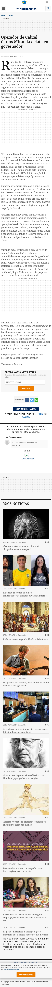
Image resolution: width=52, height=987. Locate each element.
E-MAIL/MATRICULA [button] (27, 459)
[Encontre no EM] (47, 8)
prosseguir (26, 974)
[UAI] (24, 2)
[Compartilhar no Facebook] (27, 400)
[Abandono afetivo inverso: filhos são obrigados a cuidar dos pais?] (26, 524)
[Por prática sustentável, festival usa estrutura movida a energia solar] (26, 660)
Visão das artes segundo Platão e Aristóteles (25, 639)
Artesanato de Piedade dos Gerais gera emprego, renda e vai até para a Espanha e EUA (24, 917)
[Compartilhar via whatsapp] (36, 400)
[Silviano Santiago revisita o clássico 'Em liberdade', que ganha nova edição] (26, 753)
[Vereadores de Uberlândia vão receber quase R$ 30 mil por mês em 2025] (26, 707)
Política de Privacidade (11, 970)
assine (26, 416)
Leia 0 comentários (26, 409)
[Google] (26, 455)
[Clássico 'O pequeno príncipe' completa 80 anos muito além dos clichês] (26, 799)
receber (26, 388)
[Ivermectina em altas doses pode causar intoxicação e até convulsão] (26, 846)
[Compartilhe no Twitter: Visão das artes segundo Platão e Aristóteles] (48, 635)
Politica (10, 15)
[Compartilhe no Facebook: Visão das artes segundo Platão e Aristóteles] (45, 635)
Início (3, 15)
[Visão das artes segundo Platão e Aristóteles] (26, 617)
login (40, 413)
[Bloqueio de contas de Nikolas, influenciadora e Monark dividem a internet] (26, 570)
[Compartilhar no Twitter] (32, 400)
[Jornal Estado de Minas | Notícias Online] (26, 9)
